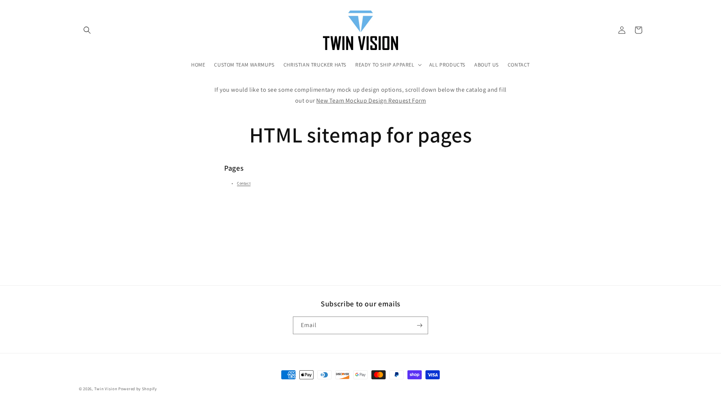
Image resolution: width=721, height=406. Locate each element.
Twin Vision (106, 388)
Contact (243, 183)
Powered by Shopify (137, 388)
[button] (87, 30)
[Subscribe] (419, 325)
